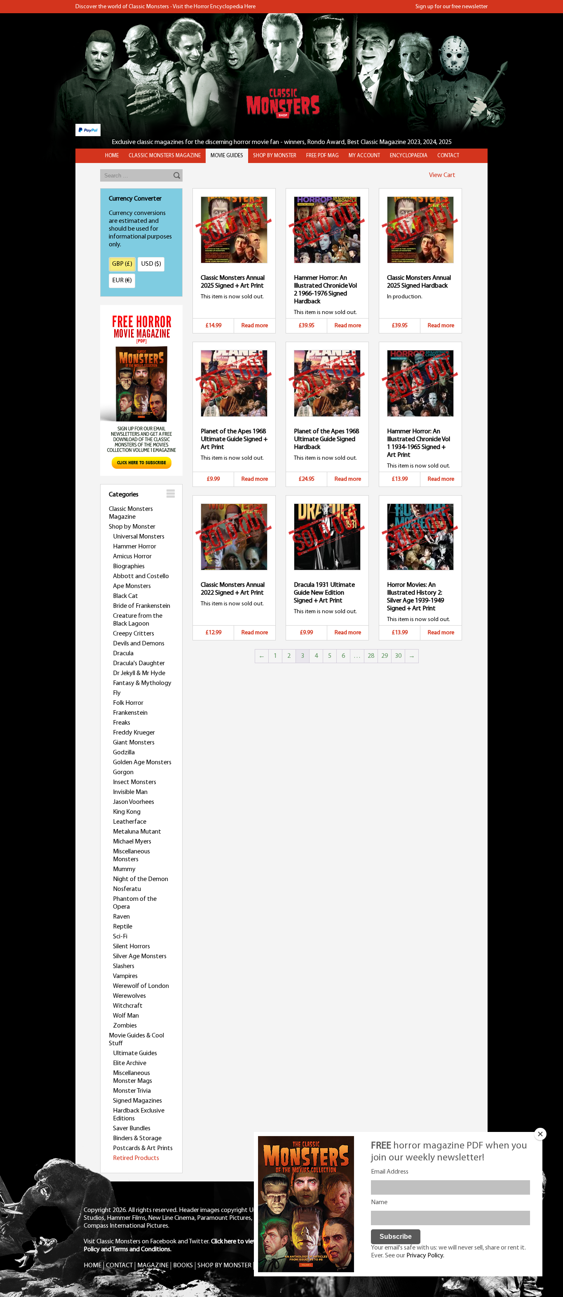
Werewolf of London (141, 986)
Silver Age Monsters (140, 956)
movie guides (227, 155)
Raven (121, 917)
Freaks (121, 723)
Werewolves (129, 996)
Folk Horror (128, 703)
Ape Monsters (132, 586)
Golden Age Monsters (142, 762)
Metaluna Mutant (137, 832)
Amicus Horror (132, 556)
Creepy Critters (133, 634)
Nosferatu (127, 889)
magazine (153, 1265)
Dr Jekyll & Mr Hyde (139, 673)
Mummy (124, 869)
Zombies (125, 1026)
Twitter (199, 1241)
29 (384, 656)
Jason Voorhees (133, 802)
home (112, 155)
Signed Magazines (137, 1101)
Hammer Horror (134, 546)
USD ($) (151, 264)
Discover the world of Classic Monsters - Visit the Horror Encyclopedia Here (165, 7)
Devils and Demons (138, 643)
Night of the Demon (140, 879)
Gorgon (123, 772)
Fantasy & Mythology (142, 683)
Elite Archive (129, 1063)
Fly (117, 693)
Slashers (123, 966)
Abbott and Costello (141, 576)
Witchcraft (128, 1006)
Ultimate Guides (135, 1053)
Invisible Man (130, 792)
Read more (255, 326)
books (183, 1265)
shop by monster (274, 155)
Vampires (125, 976)
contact (119, 1265)
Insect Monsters (134, 782)
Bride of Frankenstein (141, 606)
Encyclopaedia (408, 155)
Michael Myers (132, 842)
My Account (364, 155)
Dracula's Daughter (139, 663)
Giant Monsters (134, 742)
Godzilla (124, 752)
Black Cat (125, 596)
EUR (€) (122, 280)
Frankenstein (130, 713)
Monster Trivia (132, 1091)
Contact (448, 155)
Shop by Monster (132, 527)
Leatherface (129, 822)
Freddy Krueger (134, 733)
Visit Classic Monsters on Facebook (130, 1241)
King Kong (127, 812)
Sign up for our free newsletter (451, 7)
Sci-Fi (120, 936)
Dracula (123, 653)
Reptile (122, 927)
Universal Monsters (138, 537)
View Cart (442, 175)
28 (371, 656)
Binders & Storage (137, 1138)
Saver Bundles (131, 1128)
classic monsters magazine (165, 155)
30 (398, 656)
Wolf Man (126, 1016)
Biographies (129, 566)
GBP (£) (122, 264)
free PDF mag (322, 155)
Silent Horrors (131, 946)
